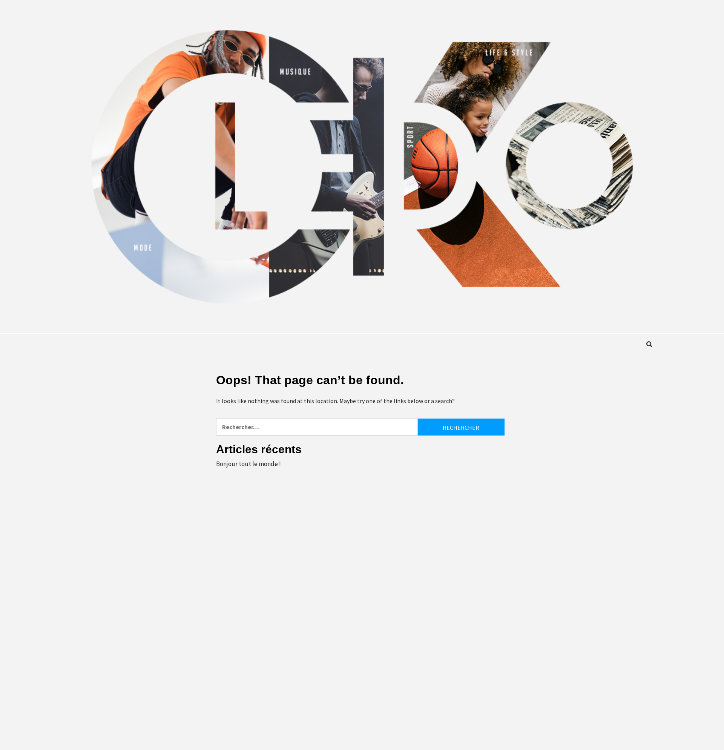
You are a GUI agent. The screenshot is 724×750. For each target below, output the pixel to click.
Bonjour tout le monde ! (248, 464)
